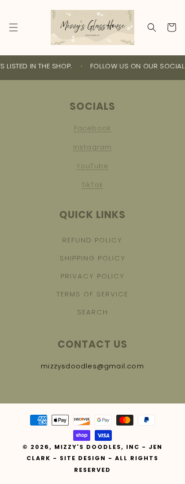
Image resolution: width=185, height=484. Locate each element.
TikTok (92, 184)
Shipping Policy (93, 258)
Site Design (83, 458)
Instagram (92, 147)
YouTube (92, 165)
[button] (13, 27)
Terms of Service (92, 294)
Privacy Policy (93, 276)
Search (92, 312)
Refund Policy (92, 240)
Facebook (92, 128)
